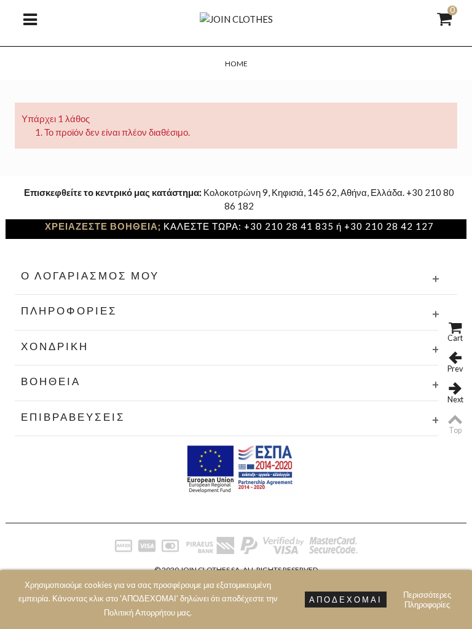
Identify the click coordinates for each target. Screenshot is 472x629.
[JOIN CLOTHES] (236, 17)
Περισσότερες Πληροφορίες (427, 599)
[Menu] (30, 18)
